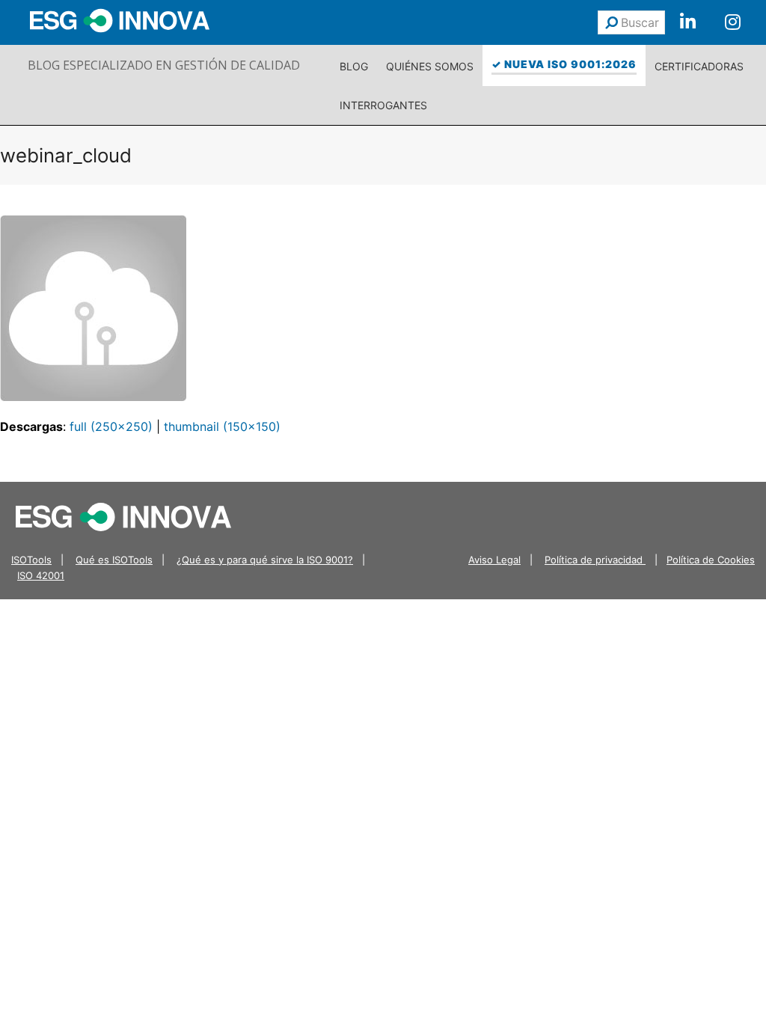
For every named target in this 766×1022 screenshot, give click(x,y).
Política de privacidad (595, 560)
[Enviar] (611, 22)
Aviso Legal (494, 560)
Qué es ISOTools (114, 560)
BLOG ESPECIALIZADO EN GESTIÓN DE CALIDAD (164, 65)
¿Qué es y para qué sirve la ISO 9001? (265, 560)
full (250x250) (111, 426)
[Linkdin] (687, 22)
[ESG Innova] (123, 515)
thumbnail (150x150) (222, 426)
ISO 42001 (40, 575)
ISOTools (31, 560)
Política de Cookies (711, 560)
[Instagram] (732, 22)
